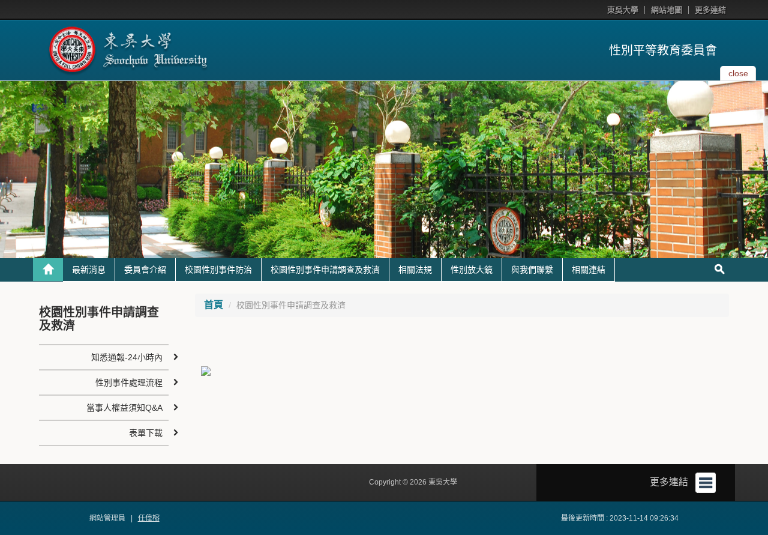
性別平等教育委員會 (663, 50)
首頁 (213, 305)
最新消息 (89, 269)
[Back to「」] (48, 269)
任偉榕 (149, 518)
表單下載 (146, 433)
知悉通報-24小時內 (127, 357)
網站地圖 (666, 10)
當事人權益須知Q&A (124, 408)
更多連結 (710, 10)
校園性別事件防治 (218, 269)
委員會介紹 (145, 269)
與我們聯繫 (532, 269)
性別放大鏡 (472, 269)
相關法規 (415, 269)
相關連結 (588, 269)
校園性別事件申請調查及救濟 (325, 269)
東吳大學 (622, 10)
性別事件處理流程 (129, 382)
